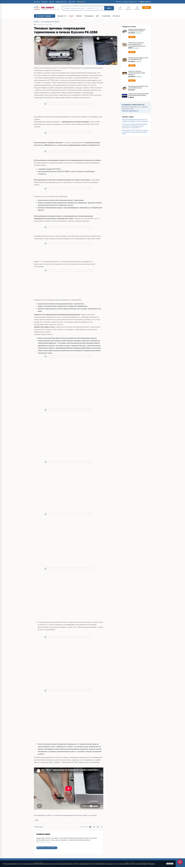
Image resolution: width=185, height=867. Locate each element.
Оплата (51, 1)
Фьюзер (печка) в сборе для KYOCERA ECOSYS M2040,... (136, 30)
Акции (71, 16)
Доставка (37, 1)
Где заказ (44, 1)
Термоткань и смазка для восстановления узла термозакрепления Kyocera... (137, 44)
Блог (97, 16)
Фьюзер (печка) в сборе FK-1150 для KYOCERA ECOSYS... (138, 58)
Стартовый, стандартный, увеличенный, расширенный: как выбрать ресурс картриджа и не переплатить (134, 125)
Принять (170, 863)
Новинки (79, 16)
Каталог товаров (44, 16)
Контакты (116, 16)
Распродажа (89, 16)
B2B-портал (81, 1)
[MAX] (97, 826)
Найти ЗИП (72, 1)
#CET (37, 820)
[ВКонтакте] (94, 826)
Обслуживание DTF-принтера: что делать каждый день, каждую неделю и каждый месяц (135, 132)
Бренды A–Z (62, 16)
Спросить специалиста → (131, 110)
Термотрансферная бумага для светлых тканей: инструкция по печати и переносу (135, 120)
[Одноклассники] (101, 826)
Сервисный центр (61, 1)
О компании (106, 16)
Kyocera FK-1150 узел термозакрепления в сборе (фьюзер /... (136, 73)
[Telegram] (90, 826)
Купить (132, 37)
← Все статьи (38, 827)
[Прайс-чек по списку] (102, 8)
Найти (109, 8)
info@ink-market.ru (145, 1)
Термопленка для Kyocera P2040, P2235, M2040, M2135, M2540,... (138, 94)
